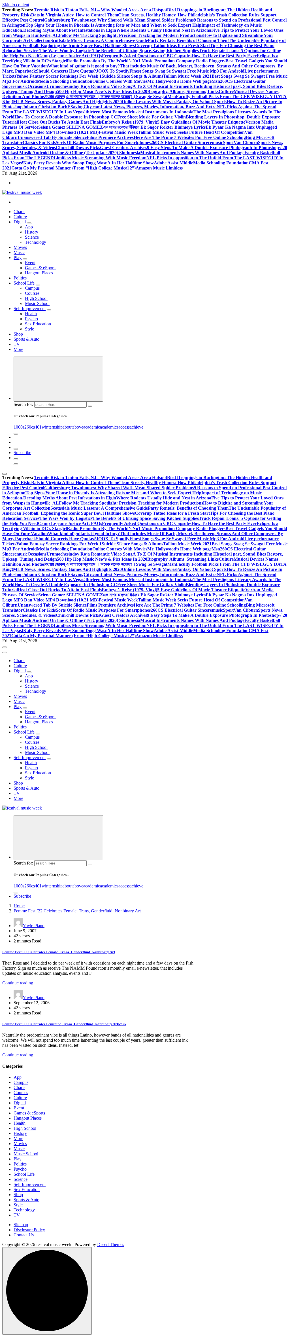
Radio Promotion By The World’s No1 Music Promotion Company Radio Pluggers (146, 60)
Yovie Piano (33, 925)
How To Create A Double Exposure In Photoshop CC (65, 117)
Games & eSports (40, 267)
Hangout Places (39, 272)
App (29, 226)
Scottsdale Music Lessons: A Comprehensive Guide (99, 40)
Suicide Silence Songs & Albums (132, 76)
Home (19, 905)
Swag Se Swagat (151, 96)
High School (36, 298)
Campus (32, 288)
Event (30, 262)
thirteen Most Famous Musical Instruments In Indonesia (139, 111)
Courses (32, 293)
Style (29, 329)
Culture (226, 91)
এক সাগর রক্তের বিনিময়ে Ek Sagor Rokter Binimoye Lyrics (154, 127)
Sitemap (21, 1224)
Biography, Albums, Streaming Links (183, 91)
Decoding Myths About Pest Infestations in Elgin (69, 30)
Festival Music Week (118, 132)
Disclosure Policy (29, 1229)
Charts (19, 211)
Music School (37, 303)
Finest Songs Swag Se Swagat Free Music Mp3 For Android (186, 71)
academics (109, 427)
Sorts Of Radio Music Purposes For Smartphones (103, 142)
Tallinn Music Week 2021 (187, 76)
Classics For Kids (39, 142)
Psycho (31, 318)
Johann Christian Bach (45, 106)
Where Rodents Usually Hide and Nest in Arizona (163, 30)
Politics (20, 278)
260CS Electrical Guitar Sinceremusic (187, 142)
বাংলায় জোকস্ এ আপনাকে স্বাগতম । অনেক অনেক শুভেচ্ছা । (90, 96)
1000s (19, 427)
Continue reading (17, 982)
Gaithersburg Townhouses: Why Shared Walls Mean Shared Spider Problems (119, 20)
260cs (29, 427)
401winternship (49, 427)
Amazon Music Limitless (159, 168)
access (124, 427)
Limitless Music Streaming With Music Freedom (100, 157)
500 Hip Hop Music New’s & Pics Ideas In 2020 (102, 91)
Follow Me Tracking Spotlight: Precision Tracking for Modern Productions (131, 35)
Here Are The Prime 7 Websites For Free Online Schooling (190, 137)
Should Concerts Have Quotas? (66, 71)
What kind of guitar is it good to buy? (84, 65)
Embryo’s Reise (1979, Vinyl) (129, 122)
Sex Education (38, 323)
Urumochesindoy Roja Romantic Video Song (89, 86)
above (77, 427)
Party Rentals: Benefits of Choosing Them (188, 40)
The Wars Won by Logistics (65, 50)
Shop (18, 334)
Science (32, 237)
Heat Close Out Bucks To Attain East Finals (60, 122)
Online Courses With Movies (119, 81)
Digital (20, 221)
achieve (136, 427)
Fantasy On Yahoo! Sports (201, 101)
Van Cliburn (246, 142)
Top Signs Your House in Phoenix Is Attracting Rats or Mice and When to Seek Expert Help (113, 25)
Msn (216, 81)
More (18, 349)
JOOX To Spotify (112, 71)
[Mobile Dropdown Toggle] (29, 223)
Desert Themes (110, 1244)
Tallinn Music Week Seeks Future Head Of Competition (191, 132)
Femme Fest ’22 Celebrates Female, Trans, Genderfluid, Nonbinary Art (77, 910)
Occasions (36, 86)
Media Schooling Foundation (64, 81)
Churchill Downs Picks (78, 147)
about (67, 427)
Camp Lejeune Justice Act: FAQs (70, 55)
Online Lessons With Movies (149, 101)
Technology (35, 242)
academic (91, 427)
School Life (24, 283)
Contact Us (24, 1234)
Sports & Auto (26, 339)
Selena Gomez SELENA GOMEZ (70, 127)
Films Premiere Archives (110, 137)
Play (18, 257)
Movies (20, 247)
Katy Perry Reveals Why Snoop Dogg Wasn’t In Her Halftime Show (88, 162)
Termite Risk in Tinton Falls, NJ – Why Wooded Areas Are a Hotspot (100, 9)
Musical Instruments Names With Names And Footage (192, 152)
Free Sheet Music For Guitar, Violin (151, 117)
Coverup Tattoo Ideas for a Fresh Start (172, 45)
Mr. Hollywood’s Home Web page (179, 81)
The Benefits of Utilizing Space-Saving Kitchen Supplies (145, 50)
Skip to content (15, 4)
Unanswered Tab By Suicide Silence (52, 137)
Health (31, 313)
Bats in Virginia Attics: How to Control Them (74, 14)
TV (17, 344)
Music (19, 252)
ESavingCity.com (84, 106)
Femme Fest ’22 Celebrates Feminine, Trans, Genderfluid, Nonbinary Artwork (64, 1024)
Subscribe (22, 452)
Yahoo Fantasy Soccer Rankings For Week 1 (59, 76)
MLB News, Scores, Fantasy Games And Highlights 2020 (67, 101)
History (31, 232)
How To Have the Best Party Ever (224, 55)
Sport (228, 142)
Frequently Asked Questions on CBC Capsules (146, 55)
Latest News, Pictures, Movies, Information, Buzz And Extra (159, 106)
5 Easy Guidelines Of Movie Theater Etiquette (201, 122)
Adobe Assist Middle (173, 162)
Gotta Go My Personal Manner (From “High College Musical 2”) (73, 168)
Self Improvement (30, 308)
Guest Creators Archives (123, 147)
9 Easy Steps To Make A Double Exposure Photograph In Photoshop (213, 147)
